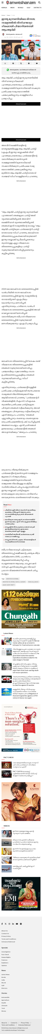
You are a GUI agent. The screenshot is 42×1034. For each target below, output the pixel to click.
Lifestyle (4, 1005)
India (12, 7)
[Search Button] (39, 2)
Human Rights (6, 957)
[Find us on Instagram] (9, 924)
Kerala (4, 7)
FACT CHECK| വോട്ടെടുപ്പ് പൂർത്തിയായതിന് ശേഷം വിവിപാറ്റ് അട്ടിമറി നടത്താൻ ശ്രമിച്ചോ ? (25, 773)
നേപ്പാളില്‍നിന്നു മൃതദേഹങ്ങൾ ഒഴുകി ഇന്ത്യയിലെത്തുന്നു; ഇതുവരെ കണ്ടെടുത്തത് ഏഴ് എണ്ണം (20, 529)
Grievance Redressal (8, 941)
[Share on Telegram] (29, 63)
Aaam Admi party (9, 585)
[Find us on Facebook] (2, 924)
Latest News (6, 974)
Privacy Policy (6, 936)
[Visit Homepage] (21, 3)
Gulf (28, 7)
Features (4, 960)
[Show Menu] (2, 2)
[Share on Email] (36, 63)
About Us (5, 931)
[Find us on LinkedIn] (13, 924)
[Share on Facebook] (13, 63)
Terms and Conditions (9, 939)
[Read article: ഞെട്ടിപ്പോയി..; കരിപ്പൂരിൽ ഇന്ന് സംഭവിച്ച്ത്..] (7, 869)
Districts (37, 7)
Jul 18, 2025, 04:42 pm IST (13, 37)
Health (4, 1003)
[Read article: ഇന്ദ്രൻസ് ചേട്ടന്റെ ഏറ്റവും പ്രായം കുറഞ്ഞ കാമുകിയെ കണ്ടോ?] (7, 851)
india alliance (33, 582)
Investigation (6, 952)
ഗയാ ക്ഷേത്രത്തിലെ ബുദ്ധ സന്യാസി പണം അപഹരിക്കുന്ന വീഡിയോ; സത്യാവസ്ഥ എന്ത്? (25, 765)
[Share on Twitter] (21, 63)
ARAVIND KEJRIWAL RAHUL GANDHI (14, 582)
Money (4, 1011)
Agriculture (5, 1000)
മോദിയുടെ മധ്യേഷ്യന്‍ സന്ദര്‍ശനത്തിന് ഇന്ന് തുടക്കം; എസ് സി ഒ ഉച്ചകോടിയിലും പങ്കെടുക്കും (21, 522)
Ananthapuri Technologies (18, 1030)
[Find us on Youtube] (17, 924)
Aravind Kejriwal (12, 579)
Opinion (4, 965)
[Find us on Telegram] (21, 924)
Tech (3, 1008)
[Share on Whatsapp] (5, 63)
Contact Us (5, 933)
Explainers (5, 962)
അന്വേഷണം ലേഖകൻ (14, 34)
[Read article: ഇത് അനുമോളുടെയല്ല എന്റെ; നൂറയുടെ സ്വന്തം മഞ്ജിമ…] (7, 833)
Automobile (5, 997)
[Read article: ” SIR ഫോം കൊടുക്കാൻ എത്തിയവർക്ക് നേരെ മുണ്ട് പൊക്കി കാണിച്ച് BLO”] (7, 860)
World (20, 7)
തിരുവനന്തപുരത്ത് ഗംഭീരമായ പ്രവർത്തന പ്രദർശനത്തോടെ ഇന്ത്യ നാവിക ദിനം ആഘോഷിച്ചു (25, 842)
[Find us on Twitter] (6, 924)
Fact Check (5, 954)
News (8, 15)
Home (3, 15)
